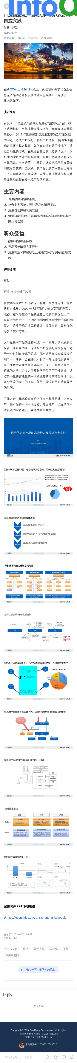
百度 (25, 948)
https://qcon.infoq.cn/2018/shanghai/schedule (37, 917)
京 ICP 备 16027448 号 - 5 (38, 1037)
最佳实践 (39, 948)
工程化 (54, 948)
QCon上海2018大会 (23, 89)
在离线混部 (12, 955)
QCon (13, 948)
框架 (66, 948)
